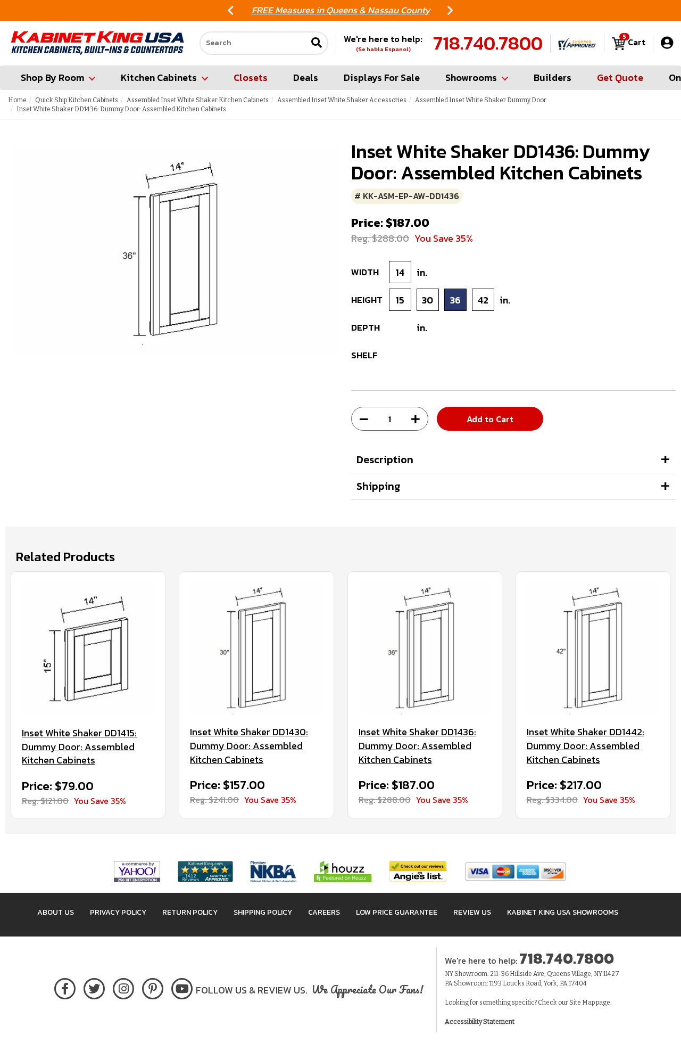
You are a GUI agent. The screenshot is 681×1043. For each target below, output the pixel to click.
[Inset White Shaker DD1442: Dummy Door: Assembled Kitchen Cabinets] (593, 648)
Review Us (472, 912)
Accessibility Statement (479, 1021)
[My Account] (667, 43)
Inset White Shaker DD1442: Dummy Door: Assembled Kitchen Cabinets (585, 745)
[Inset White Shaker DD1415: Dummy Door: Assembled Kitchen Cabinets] (88, 649)
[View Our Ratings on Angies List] (418, 870)
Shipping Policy (263, 912)
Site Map (582, 1002)
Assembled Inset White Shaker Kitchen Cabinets (198, 100)
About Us (55, 912)
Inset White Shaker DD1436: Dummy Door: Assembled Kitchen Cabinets (417, 745)
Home (17, 100)
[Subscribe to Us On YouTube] (182, 987)
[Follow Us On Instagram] (123, 987)
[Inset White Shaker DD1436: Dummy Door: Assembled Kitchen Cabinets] (425, 648)
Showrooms (471, 77)
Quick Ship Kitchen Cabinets (76, 100)
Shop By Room (52, 77)
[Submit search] (316, 43)
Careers (324, 912)
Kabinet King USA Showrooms (562, 912)
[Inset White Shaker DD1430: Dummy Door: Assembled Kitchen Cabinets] (256, 648)
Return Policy (190, 912)
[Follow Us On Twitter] (94, 987)
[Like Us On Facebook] (65, 987)
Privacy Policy (118, 912)
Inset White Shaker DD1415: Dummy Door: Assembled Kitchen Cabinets (79, 746)
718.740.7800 (488, 43)
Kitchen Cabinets (159, 77)
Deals (305, 77)
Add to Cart (490, 419)
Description (384, 459)
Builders (552, 77)
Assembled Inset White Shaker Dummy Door (480, 100)
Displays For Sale (382, 77)
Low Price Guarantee (396, 912)
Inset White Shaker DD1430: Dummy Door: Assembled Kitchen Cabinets (249, 745)
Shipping (378, 486)
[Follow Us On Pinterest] (153, 987)
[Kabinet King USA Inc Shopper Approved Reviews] (577, 43)
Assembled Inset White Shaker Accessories (341, 100)
